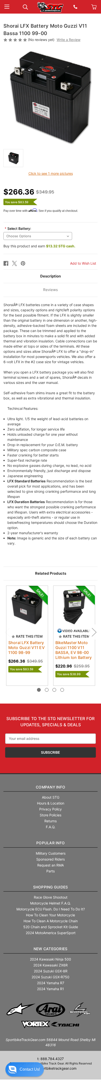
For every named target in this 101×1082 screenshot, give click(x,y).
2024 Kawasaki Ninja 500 (50, 959)
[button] (24, 1069)
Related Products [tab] (50, 573)
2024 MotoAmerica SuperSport (51, 933)
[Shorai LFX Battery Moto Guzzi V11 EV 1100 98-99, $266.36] (27, 607)
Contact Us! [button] (30, 1069)
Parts (50, 871)
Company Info (50, 787)
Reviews (50, 289)
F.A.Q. (50, 827)
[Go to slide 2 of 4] (47, 690)
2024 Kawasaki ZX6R (50, 965)
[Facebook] (5, 263)
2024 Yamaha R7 (50, 983)
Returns (50, 821)
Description (50, 276)
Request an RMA (50, 865)
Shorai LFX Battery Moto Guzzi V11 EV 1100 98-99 (26, 647)
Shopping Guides (50, 887)
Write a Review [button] (68, 40)
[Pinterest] (23, 263)
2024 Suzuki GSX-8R (50, 971)
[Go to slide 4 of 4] (62, 690)
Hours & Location (50, 803)
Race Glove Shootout (50, 897)
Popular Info (50, 843)
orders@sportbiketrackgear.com (50, 1068)
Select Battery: (18, 228)
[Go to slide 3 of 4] (54, 690)
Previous (7, 632)
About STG (50, 797)
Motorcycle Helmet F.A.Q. (50, 903)
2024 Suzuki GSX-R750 (50, 977)
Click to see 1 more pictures (50, 173)
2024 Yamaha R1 (50, 989)
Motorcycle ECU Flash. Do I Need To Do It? (50, 909)
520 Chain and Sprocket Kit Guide (50, 927)
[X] (14, 263)
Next (94, 632)
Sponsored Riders (50, 859)
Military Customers (50, 853)
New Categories (51, 948)
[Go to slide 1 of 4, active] (39, 690)
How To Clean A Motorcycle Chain (51, 921)
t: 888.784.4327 (50, 1059)
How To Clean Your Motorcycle (50, 915)
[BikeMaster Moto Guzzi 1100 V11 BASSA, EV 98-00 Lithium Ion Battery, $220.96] (74, 607)
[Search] (25, 6)
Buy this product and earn (39, 246)
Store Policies (50, 815)
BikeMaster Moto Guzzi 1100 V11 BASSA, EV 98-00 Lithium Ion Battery (73, 650)
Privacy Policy (50, 809)
